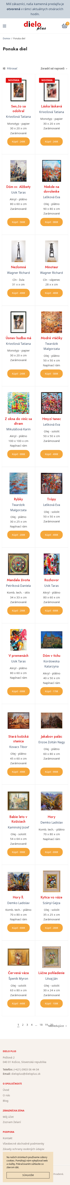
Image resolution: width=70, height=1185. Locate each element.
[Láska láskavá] (52, 90)
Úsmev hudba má (18, 338)
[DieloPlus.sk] (35, 26)
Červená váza (18, 972)
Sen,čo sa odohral (18, 108)
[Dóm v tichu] (52, 640)
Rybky (18, 499)
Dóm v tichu (51, 655)
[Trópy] (52, 483)
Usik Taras (18, 192)
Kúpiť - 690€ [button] (51, 610)
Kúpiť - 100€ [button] (51, 1003)
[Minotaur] (52, 251)
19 (46, 1024)
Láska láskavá (51, 106)
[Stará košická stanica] (18, 720)
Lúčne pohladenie (51, 972)
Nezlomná (18, 267)
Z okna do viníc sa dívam (18, 421)
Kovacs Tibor (18, 747)
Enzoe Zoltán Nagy (51, 742)
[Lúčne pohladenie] (52, 957)
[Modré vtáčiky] (52, 322)
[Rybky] (18, 483)
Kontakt (7, 1138)
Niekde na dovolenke (51, 189)
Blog (5, 1100)
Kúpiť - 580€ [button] (51, 373)
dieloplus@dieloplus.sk (25, 1074)
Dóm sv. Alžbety (18, 186)
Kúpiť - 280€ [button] (51, 928)
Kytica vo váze (51, 897)
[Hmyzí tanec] (52, 403)
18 (41, 1024)
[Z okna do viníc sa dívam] (18, 403)
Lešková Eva (51, 197)
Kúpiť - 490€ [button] (18, 293)
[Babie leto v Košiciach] (18, 801)
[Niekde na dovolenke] (52, 171)
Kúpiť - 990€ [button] (18, 454)
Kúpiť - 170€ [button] (51, 691)
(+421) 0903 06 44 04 (26, 1069)
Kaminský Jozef (18, 827)
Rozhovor (51, 580)
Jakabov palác (51, 736)
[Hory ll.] (18, 881)
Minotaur (51, 267)
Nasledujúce (56, 1026)
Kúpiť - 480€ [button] (51, 293)
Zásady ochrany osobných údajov (23, 1149)
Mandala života (18, 580)
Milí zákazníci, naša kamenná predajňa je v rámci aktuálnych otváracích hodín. (35, 9)
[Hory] (52, 801)
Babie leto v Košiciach (18, 819)
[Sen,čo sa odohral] (18, 90)
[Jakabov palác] (52, 720)
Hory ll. (18, 897)
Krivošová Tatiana (18, 117)
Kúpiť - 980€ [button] (51, 222)
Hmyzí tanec (51, 418)
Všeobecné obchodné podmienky (23, 1143)
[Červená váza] (18, 957)
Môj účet (8, 1117)
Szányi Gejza (51, 903)
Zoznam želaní (12, 1122)
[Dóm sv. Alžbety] (18, 171)
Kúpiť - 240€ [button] (18, 141)
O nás (6, 1095)
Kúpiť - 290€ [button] (18, 610)
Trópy (51, 499)
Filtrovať (11, 68)
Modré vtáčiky (51, 338)
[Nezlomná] (18, 251)
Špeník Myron (18, 978)
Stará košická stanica (18, 739)
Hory (51, 816)
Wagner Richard (18, 273)
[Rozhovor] (52, 564)
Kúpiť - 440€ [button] (18, 1003)
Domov (6, 38)
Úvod (6, 1090)
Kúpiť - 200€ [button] (18, 534)
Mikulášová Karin (18, 429)
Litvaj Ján (51, 978)
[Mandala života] (18, 564)
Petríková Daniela (18, 586)
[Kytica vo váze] (52, 881)
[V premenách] (18, 640)
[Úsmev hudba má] (18, 322)
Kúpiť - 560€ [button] (18, 222)
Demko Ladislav (52, 822)
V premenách (18, 655)
